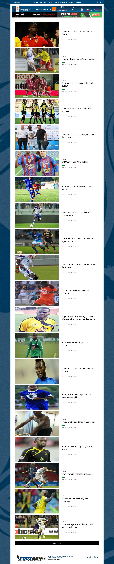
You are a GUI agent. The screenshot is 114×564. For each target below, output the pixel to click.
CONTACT (79, 2)
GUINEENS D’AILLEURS (61, 2)
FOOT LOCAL (43, 2)
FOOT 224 (64, 39)
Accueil (35, 2)
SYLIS (50, 2)
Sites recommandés (53, 557)
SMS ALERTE (70, 556)
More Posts (57, 543)
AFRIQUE (71, 2)
